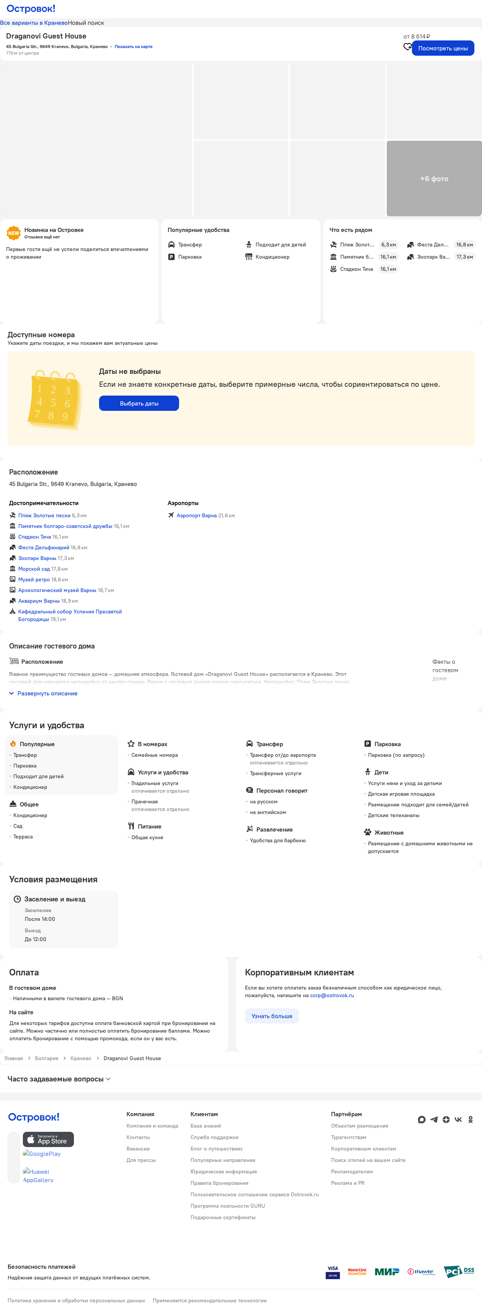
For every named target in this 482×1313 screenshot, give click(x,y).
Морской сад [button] (34, 568)
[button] (96, 140)
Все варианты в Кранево (34, 22)
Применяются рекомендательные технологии (210, 1300)
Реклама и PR (348, 1182)
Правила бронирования (219, 1182)
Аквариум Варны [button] (39, 600)
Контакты (138, 1137)
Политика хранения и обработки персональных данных (76, 1300)
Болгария (46, 1058)
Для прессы (141, 1160)
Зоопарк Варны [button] (37, 558)
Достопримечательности (43, 503)
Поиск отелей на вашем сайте (368, 1160)
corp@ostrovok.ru (332, 995)
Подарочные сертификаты (223, 1217)
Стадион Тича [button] (34, 536)
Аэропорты (183, 503)
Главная (14, 1058)
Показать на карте (133, 46)
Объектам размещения (359, 1125)
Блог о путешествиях (217, 1148)
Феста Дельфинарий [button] (43, 547)
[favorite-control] (408, 47)
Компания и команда (152, 1125)
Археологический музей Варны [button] (57, 590)
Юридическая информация (224, 1171)
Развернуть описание (48, 693)
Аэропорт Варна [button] (197, 515)
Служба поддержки (215, 1137)
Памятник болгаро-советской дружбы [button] (65, 526)
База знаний (206, 1125)
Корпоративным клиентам (363, 1148)
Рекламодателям (352, 1171)
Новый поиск (86, 22)
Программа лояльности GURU (228, 1205)
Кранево (80, 1058)
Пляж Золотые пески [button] (44, 515)
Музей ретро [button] (34, 579)
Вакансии (138, 1148)
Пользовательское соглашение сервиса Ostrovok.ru (255, 1194)
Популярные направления (223, 1160)
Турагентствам (349, 1137)
